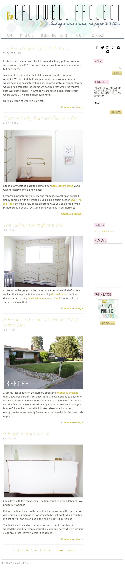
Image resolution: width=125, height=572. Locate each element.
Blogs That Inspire (54, 35)
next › (61, 550)
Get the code (108, 323)
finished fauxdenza (67, 392)
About (80, 35)
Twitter (102, 47)
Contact (98, 35)
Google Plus (107, 47)
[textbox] (108, 68)
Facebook (96, 47)
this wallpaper (59, 294)
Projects (27, 35)
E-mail (97, 103)
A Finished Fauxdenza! (26, 433)
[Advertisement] (109, 168)
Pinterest (113, 47)
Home (9, 35)
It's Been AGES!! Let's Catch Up (36, 48)
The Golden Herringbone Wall (34, 225)
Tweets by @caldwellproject (104, 231)
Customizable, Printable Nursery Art (40, 118)
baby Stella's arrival (62, 186)
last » (71, 550)
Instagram (118, 47)
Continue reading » (72, 107)
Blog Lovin (107, 51)
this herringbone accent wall (44, 298)
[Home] (62, 26)
